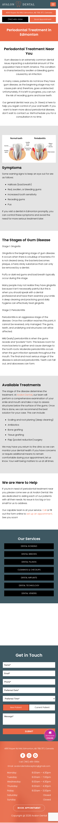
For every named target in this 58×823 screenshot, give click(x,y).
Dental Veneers (29, 593)
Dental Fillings (29, 561)
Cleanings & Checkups (29, 569)
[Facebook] (22, 757)
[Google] (35, 757)
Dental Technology (29, 585)
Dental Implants (29, 577)
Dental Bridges (29, 554)
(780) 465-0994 (15, 19)
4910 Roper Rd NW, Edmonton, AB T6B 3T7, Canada (29, 12)
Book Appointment (42, 19)
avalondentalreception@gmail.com (32, 766)
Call (44, 510)
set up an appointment (39, 513)
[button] (50, 735)
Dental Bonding (29, 546)
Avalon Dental (24, 394)
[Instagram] (29, 757)
